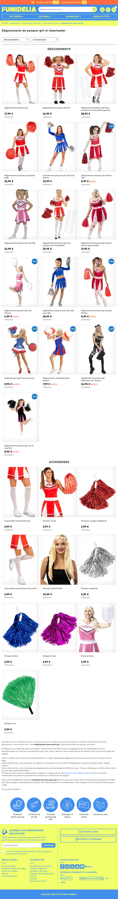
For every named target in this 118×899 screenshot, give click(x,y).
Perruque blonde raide (52, 588)
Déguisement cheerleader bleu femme (56, 379)
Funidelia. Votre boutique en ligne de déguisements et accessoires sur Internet (19, 9)
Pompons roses (49, 656)
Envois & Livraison (10, 871)
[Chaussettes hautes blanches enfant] (20, 560)
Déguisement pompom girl (16, 108)
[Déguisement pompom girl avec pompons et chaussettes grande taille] (97, 79)
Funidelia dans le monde (40, 866)
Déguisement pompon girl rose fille (19, 243)
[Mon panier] (113, 9)
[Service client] (108, 9)
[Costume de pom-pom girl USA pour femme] (59, 147)
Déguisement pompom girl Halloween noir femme (93, 379)
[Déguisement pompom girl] (20, 79)
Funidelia (5, 23)
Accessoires (72, 16)
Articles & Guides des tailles (14, 868)
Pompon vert (10, 723)
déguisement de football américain (76, 773)
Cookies (33, 876)
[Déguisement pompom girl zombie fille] (97, 147)
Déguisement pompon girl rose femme (18, 311)
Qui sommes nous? (38, 881)
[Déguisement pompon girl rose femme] (20, 282)
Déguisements (15, 23)
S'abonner (48, 845)
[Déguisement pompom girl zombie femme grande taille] (97, 214)
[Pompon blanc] (97, 627)
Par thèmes (15, 16)
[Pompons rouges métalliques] (97, 492)
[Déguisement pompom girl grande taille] (20, 147)
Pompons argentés (89, 588)
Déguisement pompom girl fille (56, 108)
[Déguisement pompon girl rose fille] (20, 214)
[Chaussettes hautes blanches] (20, 492)
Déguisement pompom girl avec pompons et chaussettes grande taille (95, 109)
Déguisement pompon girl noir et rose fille (18, 446)
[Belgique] (62, 866)
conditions (45, 851)
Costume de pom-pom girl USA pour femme (59, 176)
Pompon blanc (87, 656)
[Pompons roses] (59, 627)
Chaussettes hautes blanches (17, 521)
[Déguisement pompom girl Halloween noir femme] (97, 349)
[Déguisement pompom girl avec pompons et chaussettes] (59, 214)
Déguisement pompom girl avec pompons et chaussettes (57, 244)
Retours (5, 873)
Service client (89, 832)
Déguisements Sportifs (51, 23)
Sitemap (33, 878)
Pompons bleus (11, 656)
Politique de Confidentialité (42, 873)
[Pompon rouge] (59, 492)
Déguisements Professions (31, 23)
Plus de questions (9, 876)
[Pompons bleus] (20, 627)
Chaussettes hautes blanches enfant (20, 588)
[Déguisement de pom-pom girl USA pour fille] (59, 282)
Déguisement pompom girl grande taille (19, 176)
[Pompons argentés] (97, 560)
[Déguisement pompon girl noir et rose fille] (20, 417)
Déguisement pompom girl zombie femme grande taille (96, 244)
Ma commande (8, 866)
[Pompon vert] (20, 695)
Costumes (44, 16)
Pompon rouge (49, 521)
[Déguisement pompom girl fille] (59, 79)
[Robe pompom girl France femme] (20, 349)
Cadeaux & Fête (101, 16)
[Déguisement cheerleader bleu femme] (59, 349)
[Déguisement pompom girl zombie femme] (97, 282)
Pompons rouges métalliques (94, 521)
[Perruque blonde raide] (59, 560)
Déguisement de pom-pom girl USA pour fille (58, 311)
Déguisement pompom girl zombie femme (96, 311)
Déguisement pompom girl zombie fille (96, 176)
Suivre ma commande (89, 839)
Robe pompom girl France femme (19, 378)
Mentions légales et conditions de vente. (39, 869)
